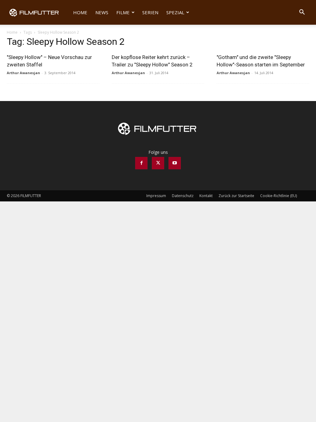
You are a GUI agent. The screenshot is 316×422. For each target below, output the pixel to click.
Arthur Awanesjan (23, 72)
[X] (158, 163)
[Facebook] (141, 163)
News (101, 12)
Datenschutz (182, 195)
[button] (301, 13)
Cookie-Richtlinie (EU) (278, 195)
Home (80, 12)
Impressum (156, 195)
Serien (150, 12)
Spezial (175, 12)
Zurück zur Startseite (236, 195)
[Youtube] (174, 163)
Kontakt (206, 195)
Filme (123, 12)
